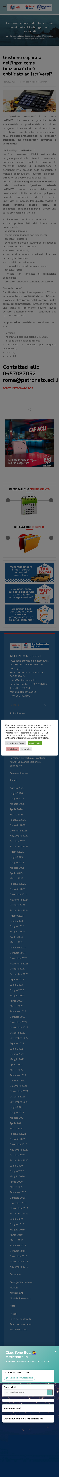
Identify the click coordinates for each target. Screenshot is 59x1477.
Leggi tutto (26, 749)
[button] (29, 1411)
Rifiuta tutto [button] (12, 749)
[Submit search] (50, 1392)
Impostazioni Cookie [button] (15, 743)
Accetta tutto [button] (34, 743)
